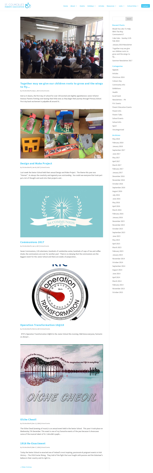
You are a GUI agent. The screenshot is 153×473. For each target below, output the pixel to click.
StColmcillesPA (26, 91)
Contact (145, 6)
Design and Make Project (36, 163)
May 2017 (116, 157)
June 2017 (116, 154)
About (72, 6)
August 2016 (117, 191)
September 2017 (118, 150)
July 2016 (116, 195)
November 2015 (118, 225)
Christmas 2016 (118, 77)
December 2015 (118, 221)
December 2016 (118, 176)
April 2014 (116, 277)
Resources (110, 6)
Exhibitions (116, 88)
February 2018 (117, 142)
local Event (116, 96)
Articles (101, 6)
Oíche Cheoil (28, 419)
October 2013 (117, 292)
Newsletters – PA (119, 99)
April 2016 (116, 206)
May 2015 (116, 240)
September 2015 (118, 232)
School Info (116, 122)
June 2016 (116, 199)
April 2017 (116, 161)
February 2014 (117, 285)
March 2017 (116, 165)
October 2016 (117, 184)
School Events (44, 91)
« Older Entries (26, 467)
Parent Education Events (122, 107)
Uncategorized (118, 129)
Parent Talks (117, 114)
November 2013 (118, 288)
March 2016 (116, 210)
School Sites (131, 6)
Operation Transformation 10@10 (42, 325)
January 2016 (117, 217)
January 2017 (117, 172)
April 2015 (116, 243)
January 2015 (117, 255)
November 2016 (118, 180)
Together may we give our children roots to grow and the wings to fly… (61, 85)
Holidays (90, 6)
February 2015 (117, 251)
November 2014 (118, 258)
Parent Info (116, 111)
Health (115, 92)
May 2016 (116, 202)
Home (65, 6)
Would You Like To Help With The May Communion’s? (121, 32)
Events (82, 6)
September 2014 (118, 266)
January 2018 (117, 146)
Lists (121, 6)
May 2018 (116, 139)
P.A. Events (116, 103)
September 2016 (118, 187)
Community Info (118, 84)
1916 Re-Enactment (32, 443)
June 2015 (116, 236)
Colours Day (117, 81)
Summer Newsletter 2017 (122, 60)
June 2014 (116, 273)
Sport (114, 126)
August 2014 (117, 270)
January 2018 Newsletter (122, 44)
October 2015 (117, 228)
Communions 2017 (32, 242)
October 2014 (117, 262)
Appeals (115, 70)
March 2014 (116, 281)
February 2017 (117, 169)
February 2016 (117, 213)
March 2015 (116, 247)
